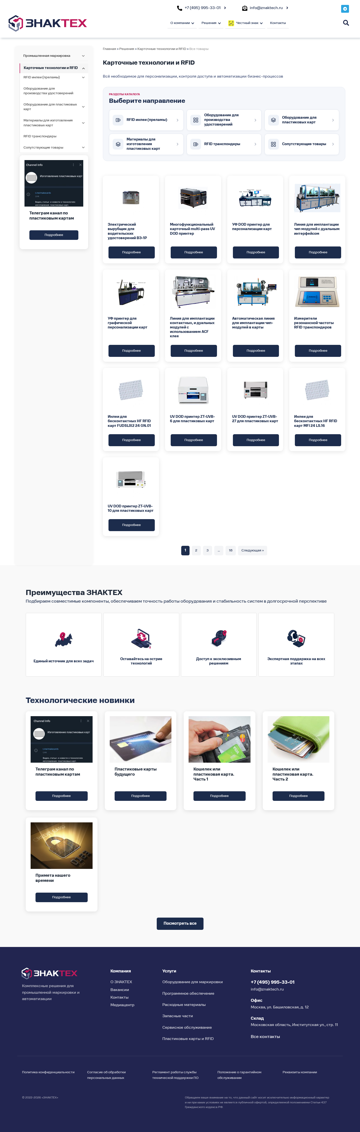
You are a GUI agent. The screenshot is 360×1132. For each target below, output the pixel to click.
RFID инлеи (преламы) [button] (42, 77)
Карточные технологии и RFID (161, 49)
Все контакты (265, 1037)
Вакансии (119, 990)
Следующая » (252, 550)
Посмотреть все (180, 924)
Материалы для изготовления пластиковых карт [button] (48, 123)
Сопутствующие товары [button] (43, 147)
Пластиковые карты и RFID (188, 1039)
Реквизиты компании (300, 1072)
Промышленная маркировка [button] (46, 56)
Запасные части (177, 1016)
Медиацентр (122, 1005)
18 (230, 550)
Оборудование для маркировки (192, 982)
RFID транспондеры (40, 136)
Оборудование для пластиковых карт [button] (50, 107)
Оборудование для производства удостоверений (48, 91)
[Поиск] (346, 23)
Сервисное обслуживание (187, 1028)
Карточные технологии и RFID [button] (51, 68)
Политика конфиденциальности (48, 1072)
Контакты (278, 23)
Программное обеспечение (188, 994)
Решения (126, 49)
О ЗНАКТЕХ (121, 982)
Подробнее (54, 235)
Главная (109, 49)
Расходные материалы (184, 1005)
